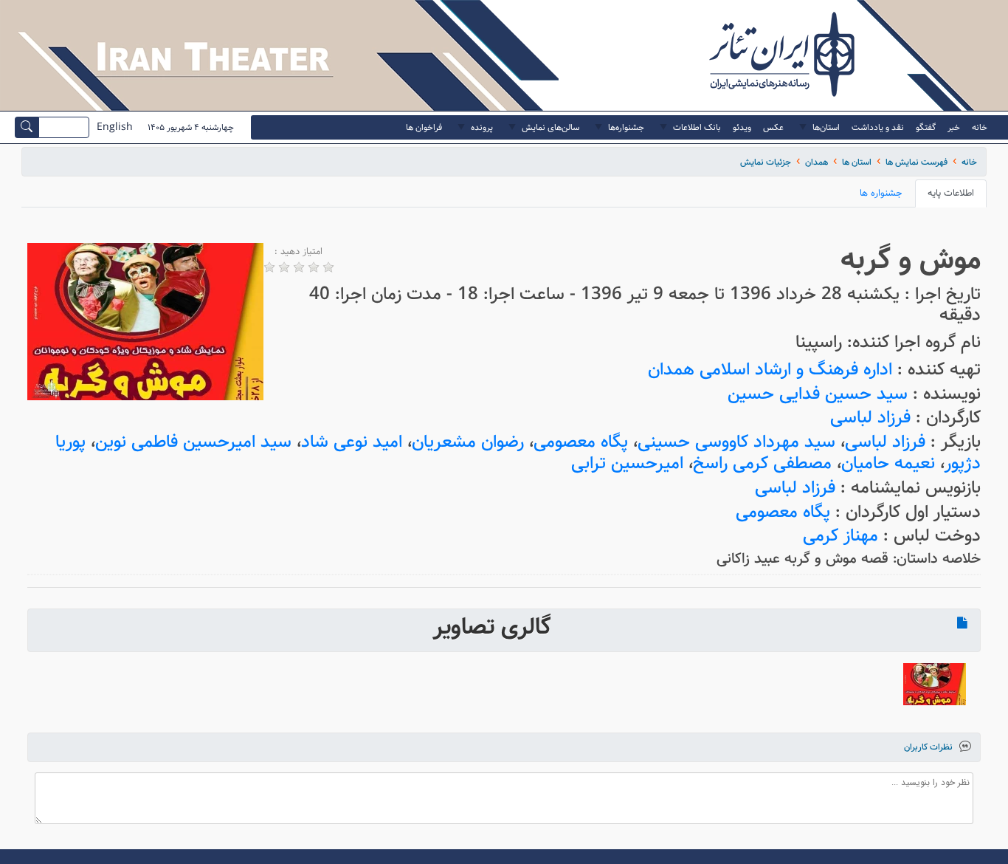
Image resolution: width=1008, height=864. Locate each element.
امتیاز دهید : (298, 251)
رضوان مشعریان (468, 442)
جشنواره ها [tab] (881, 193)
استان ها (856, 162)
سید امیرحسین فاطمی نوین (193, 442)
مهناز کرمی (840, 535)
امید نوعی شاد (351, 442)
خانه (969, 162)
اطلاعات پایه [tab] (951, 193)
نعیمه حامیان (888, 463)
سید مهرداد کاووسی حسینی (736, 442)
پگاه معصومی (581, 442)
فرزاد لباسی (870, 417)
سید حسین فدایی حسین (818, 394)
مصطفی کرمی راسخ (762, 463)
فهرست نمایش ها (916, 162)
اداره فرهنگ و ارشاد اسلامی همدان (770, 369)
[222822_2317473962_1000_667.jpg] (934, 684)
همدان (816, 162)
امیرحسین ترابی (627, 463)
